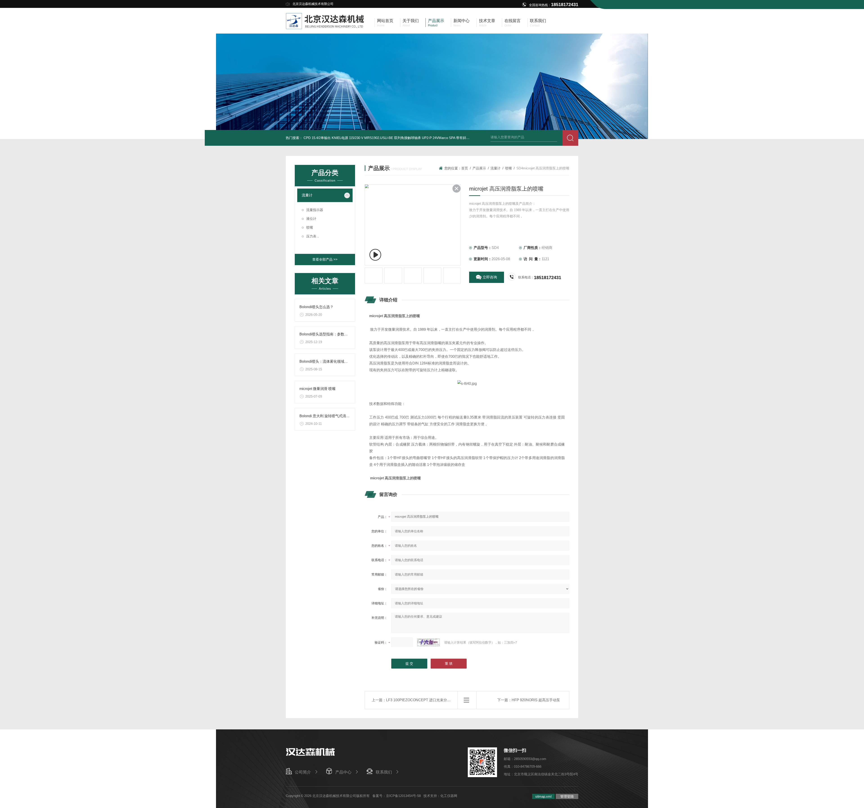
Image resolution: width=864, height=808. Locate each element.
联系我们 (384, 772)
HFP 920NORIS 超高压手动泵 (536, 700)
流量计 (307, 195)
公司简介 (303, 772)
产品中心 (343, 772)
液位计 (311, 219)
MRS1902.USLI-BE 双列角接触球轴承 (392, 138)
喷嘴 (309, 227)
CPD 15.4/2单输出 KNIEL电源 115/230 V (333, 138)
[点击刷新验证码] (428, 642)
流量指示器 (314, 210)
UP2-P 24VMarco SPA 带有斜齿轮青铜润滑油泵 (457, 138)
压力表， (313, 236)
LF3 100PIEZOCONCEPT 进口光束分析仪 (420, 700)
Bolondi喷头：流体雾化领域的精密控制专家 (334, 361)
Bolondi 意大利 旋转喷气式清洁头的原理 (331, 416)
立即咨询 (490, 277)
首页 (464, 168)
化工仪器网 (448, 796)
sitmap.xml (543, 796)
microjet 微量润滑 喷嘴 (317, 389)
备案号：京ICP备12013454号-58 (396, 796)
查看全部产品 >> (325, 259)
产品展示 (479, 168)
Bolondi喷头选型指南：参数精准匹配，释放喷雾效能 (341, 334)
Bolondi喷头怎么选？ (316, 307)
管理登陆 (567, 796)
